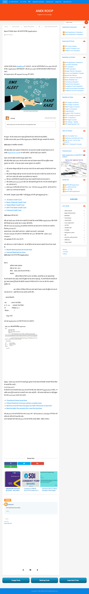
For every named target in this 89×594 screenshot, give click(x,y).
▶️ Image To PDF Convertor (71, 113)
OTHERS (66, 230)
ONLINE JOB (67, 227)
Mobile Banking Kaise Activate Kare (19, 250)
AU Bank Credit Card (14, 200)
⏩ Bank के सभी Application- (71, 191)
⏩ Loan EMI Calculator (70, 64)
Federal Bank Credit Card (15, 205)
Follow (65, 254)
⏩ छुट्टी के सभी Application (71, 185)
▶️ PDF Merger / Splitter (70, 122)
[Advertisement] (31, 49)
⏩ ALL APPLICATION (69, 187)
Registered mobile (13, 153)
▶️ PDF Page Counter (70, 120)
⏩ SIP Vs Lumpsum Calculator (72, 77)
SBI (65, 235)
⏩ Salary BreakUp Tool (70, 80)
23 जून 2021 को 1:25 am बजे (50, 504)
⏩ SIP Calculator (68, 67)
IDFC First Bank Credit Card (16, 208)
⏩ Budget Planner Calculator (72, 71)
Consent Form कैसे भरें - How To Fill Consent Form (31, 489)
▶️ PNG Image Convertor (71, 105)
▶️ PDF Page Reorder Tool (71, 124)
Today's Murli (68, 242)
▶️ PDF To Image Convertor (71, 115)
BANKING (67, 215)
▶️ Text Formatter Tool (70, 136)
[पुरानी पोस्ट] (37, 570)
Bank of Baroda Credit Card (16, 202)
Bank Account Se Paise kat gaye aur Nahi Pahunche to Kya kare (29, 406)
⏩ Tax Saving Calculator (70, 82)
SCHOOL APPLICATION (70, 237)
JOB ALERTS (67, 220)
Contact (65, 252)
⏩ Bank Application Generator (73, 62)
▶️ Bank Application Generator (73, 32)
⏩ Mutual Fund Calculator (71, 84)
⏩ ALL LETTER (67, 189)
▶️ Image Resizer (68, 111)
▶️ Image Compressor (70, 109)
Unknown (11, 504)
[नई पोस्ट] (23, 570)
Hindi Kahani (67, 218)
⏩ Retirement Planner (70, 75)
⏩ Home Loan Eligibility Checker (73, 73)
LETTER (66, 225)
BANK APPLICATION (69, 213)
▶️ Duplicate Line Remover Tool (73, 138)
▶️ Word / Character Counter (72, 144)
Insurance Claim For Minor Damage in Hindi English (49, 489)
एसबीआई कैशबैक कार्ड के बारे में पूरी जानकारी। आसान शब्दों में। (13, 489)
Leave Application (69, 223)
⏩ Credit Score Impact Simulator (73, 88)
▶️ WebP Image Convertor (71, 107)
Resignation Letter (69, 232)
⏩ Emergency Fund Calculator (73, 86)
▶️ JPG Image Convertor (71, 102)
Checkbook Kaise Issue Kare (16, 400)
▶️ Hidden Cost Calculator (71, 50)
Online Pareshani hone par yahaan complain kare (24, 403)
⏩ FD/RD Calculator (69, 69)
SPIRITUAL (67, 240)
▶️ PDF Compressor (69, 118)
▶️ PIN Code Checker (70, 46)
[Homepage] (30, 570)
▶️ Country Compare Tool (71, 48)
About (65, 249)
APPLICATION (68, 210)
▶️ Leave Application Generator (73, 34)
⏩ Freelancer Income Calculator (73, 90)
